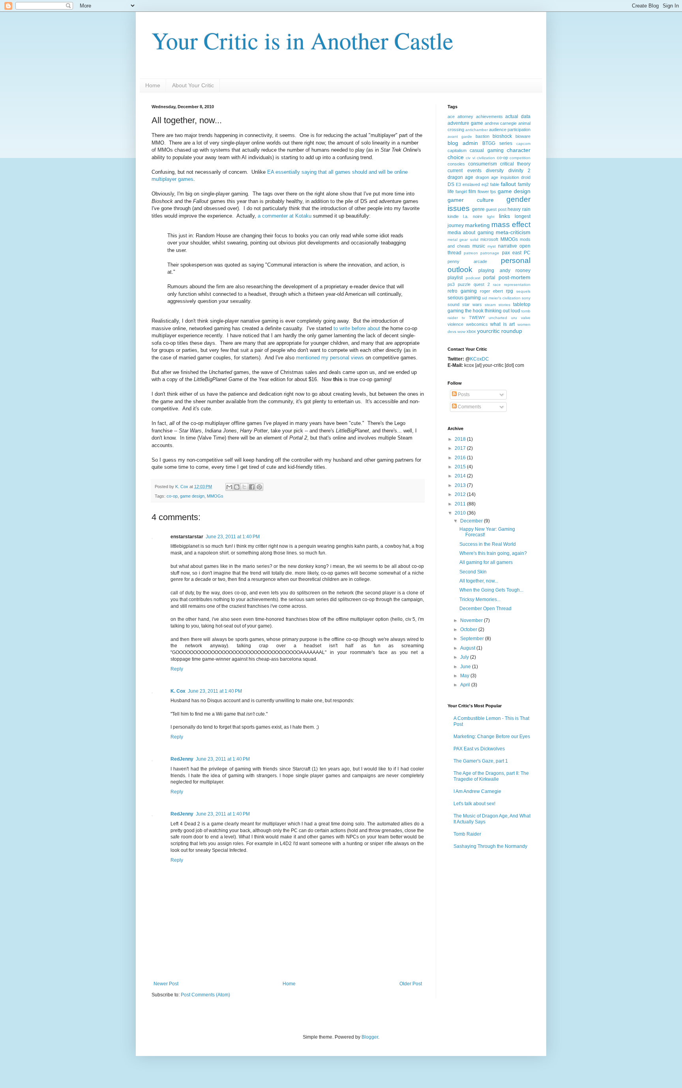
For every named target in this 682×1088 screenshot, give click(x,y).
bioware (522, 136)
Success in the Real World (487, 544)
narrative (507, 246)
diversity (495, 170)
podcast (473, 278)
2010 (461, 513)
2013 (461, 485)
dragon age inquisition (497, 177)
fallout (508, 184)
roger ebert (491, 291)
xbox (471, 331)
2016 (461, 457)
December (472, 521)
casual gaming (486, 150)
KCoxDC (479, 359)
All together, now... (478, 581)
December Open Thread (485, 608)
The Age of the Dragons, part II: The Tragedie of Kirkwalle (491, 776)
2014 (461, 476)
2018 (461, 439)
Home (152, 85)
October (469, 629)
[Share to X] (244, 487)
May (465, 675)
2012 (461, 494)
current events (465, 170)
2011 (461, 504)
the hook (474, 311)
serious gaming (464, 298)
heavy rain (519, 209)
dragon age (460, 177)
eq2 (485, 184)
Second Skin (473, 572)
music (478, 246)
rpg (509, 291)
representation (517, 284)
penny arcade (467, 261)
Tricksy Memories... (479, 599)
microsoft (489, 239)
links (504, 216)
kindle (453, 216)
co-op (172, 496)
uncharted (498, 318)
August (468, 648)
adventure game (465, 123)
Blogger (370, 1037)
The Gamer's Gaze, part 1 (480, 761)
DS (451, 184)
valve (525, 318)
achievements (489, 116)
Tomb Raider (467, 834)
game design (192, 496)
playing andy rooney (504, 270)
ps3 (451, 284)
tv (463, 318)
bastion (482, 136)
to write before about (357, 328)
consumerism (482, 164)
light (491, 216)
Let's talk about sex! (474, 803)
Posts (463, 394)
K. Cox (177, 691)
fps (493, 191)
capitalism (457, 150)
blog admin (463, 143)
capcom (523, 143)
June (466, 666)
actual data (517, 116)
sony (526, 298)
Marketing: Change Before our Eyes (491, 736)
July (465, 657)
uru (514, 318)
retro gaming (462, 291)
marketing (477, 225)
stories (504, 305)
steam (490, 305)
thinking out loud (502, 311)
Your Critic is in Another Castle (302, 40)
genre (478, 209)
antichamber (476, 130)
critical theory (515, 164)
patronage (489, 253)
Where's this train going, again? (493, 553)
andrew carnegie (501, 123)
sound (453, 304)
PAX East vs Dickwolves (479, 749)
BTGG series (497, 143)
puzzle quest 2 (474, 284)
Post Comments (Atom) (205, 995)
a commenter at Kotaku (284, 216)
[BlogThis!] (237, 487)
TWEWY (477, 317)
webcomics (477, 324)
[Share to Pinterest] (259, 487)
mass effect (510, 224)
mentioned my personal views (330, 358)
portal (489, 277)
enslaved (471, 184)
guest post (496, 209)
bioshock (502, 136)
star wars (472, 304)
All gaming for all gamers (486, 562)
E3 (458, 184)
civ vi (470, 158)
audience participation (509, 129)
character (518, 150)
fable (494, 184)
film (472, 191)
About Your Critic (193, 85)
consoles (456, 164)
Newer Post (166, 984)
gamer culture (471, 200)
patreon (471, 253)
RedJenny (181, 759)
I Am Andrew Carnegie (477, 791)
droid (525, 177)
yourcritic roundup (499, 331)
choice (456, 157)
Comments (469, 407)
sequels (523, 291)
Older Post (410, 984)
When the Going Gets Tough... (491, 590)
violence (455, 324)
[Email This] (229, 487)
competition (520, 158)
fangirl (461, 191)
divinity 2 (519, 170)
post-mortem (514, 277)
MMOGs (215, 496)
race (497, 284)
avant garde (460, 136)
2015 (461, 467)
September (472, 638)
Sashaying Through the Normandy (490, 846)
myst (491, 246)
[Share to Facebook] (252, 487)
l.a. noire (472, 216)
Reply (176, 669)
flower (483, 191)
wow (461, 331)
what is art (502, 324)
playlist (455, 277)
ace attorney (460, 116)
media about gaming (471, 232)
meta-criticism (513, 232)
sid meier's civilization (501, 298)
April (465, 685)
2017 (461, 448)
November (472, 620)
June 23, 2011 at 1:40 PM (233, 536)
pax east (511, 253)
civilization (486, 158)
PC (527, 253)
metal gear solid (463, 239)
